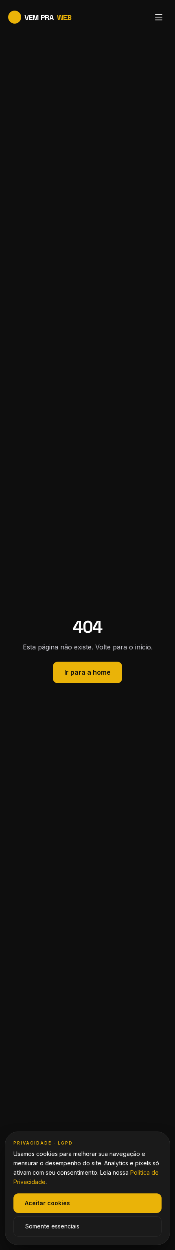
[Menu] (159, 17)
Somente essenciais (52, 1226)
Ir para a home (87, 672)
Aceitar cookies (47, 1203)
